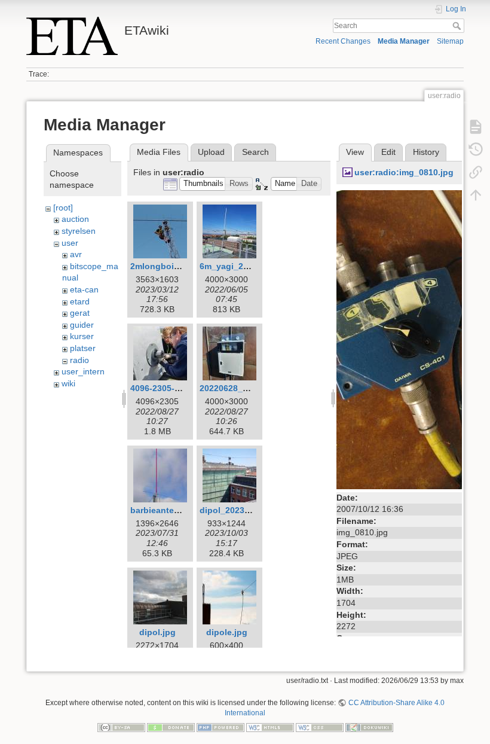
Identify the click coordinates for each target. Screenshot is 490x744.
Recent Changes (343, 41)
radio (79, 360)
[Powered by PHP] (220, 726)
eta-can (84, 289)
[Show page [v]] (475, 126)
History (426, 152)
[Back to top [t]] (475, 195)
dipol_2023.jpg (230, 510)
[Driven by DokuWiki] (369, 726)
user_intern (83, 371)
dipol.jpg (157, 632)
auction (75, 219)
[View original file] (399, 338)
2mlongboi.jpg (159, 266)
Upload (211, 152)
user (70, 243)
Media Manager (404, 41)
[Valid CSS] (320, 726)
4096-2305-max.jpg (168, 388)
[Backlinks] (475, 172)
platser (83, 348)
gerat (80, 313)
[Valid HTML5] (270, 726)
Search (458, 26)
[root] (63, 207)
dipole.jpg (226, 632)
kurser (82, 336)
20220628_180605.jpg (243, 388)
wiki (68, 383)
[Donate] (171, 726)
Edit (388, 152)
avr (76, 254)
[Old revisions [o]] (475, 149)
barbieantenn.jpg (165, 510)
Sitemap (450, 41)
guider (82, 325)
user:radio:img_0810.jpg (404, 172)
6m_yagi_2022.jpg (236, 266)
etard (80, 301)
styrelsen (79, 231)
